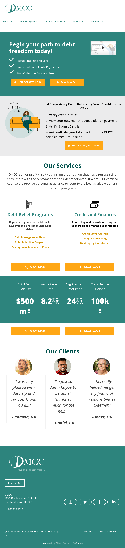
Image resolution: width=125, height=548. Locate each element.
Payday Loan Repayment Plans (30, 247)
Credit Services (54, 21)
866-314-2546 (37, 267)
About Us (89, 531)
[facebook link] (99, 502)
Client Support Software (69, 543)
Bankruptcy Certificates (95, 243)
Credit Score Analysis (95, 233)
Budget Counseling (95, 238)
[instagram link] (70, 502)
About (6, 21)
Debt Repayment (28, 21)
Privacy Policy (107, 531)
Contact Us (14, 483)
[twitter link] (85, 502)
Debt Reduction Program (30, 242)
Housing (76, 21)
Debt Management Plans (30, 237)
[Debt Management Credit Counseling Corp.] (20, 8)
